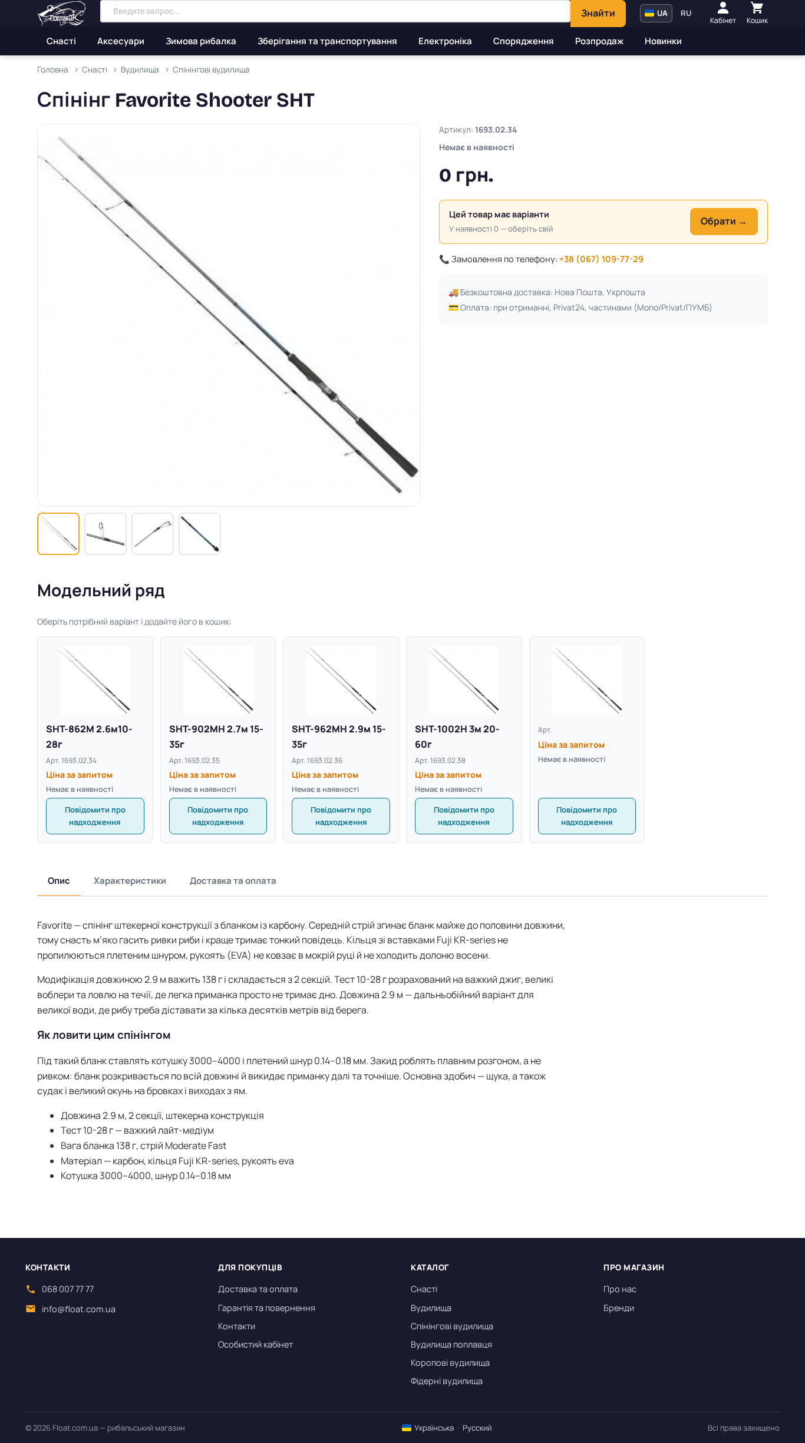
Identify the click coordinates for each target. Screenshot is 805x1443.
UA (661, 13)
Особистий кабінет (255, 1344)
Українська (433, 1427)
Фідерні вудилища (447, 1380)
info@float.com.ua (79, 1309)
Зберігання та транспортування (327, 41)
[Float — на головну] (61, 14)
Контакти (236, 1326)
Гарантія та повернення (266, 1307)
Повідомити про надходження (95, 815)
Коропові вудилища (450, 1362)
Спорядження (523, 41)
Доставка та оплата (233, 880)
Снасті (61, 41)
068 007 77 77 (68, 1289)
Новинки (663, 41)
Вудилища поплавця (451, 1344)
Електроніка (445, 41)
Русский (477, 1427)
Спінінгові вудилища (452, 1326)
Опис (59, 880)
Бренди (618, 1307)
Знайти (598, 12)
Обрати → (724, 220)
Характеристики (130, 880)
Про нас (619, 1289)
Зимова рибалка (201, 41)
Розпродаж (599, 41)
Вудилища (431, 1307)
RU (686, 13)
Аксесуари (120, 41)
